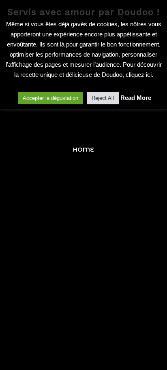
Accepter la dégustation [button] (50, 98)
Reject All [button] (103, 98)
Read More (135, 97)
